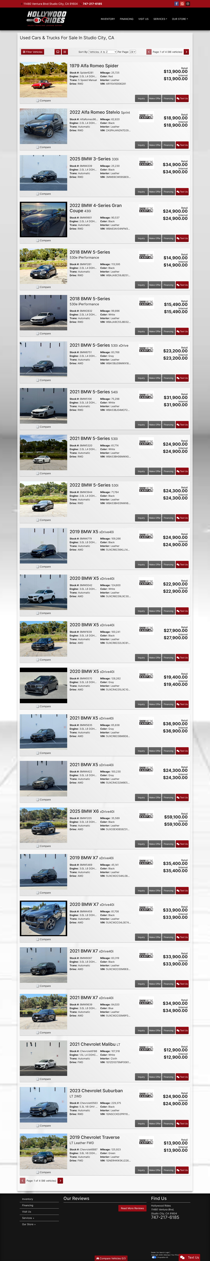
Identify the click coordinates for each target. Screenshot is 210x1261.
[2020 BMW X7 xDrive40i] (43, 918)
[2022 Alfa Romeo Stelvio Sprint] (43, 126)
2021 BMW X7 (91, 951)
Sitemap (167, 1255)
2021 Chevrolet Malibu (95, 1044)
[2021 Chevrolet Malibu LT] (43, 1057)
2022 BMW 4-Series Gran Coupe (96, 208)
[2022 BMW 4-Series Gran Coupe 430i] (43, 219)
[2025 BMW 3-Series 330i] (43, 172)
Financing (168, 98)
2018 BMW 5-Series (90, 254)
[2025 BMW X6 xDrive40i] (43, 824)
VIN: (102, 83)
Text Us (183, 98)
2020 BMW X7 (92, 904)
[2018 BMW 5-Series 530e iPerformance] (43, 265)
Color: (104, 76)
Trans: (73, 80)
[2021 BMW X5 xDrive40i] (43, 731)
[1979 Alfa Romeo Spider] (43, 79)
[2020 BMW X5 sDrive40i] (43, 685)
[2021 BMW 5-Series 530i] (43, 452)
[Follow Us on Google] (182, 4)
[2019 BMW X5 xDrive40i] (43, 545)
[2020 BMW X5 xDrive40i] (43, 591)
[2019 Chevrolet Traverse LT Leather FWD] (43, 1151)
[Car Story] (146, 171)
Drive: (73, 83)
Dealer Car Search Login (160, 1252)
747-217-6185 (92, 3)
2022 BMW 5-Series (94, 485)
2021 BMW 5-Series (99, 345)
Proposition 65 (163, 1257)
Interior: (105, 80)
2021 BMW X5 (92, 718)
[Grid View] (58, 52)
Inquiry (141, 98)
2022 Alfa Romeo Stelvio (100, 112)
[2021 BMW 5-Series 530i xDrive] (43, 359)
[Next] (186, 52)
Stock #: (74, 72)
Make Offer (155, 98)
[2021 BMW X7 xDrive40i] (43, 964)
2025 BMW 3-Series (94, 158)
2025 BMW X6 (92, 811)
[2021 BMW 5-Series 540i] (43, 405)
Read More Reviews (132, 1208)
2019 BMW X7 (92, 857)
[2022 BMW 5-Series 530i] (43, 498)
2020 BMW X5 (92, 578)
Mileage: (105, 72)
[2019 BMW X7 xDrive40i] (43, 871)
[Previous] (149, 52)
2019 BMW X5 (92, 531)
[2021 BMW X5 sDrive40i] (43, 778)
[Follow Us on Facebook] (176, 4)
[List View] (65, 52)
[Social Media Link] (188, 4)
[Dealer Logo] (46, 19)
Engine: (74, 76)
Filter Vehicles (33, 51)
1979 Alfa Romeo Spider (95, 65)
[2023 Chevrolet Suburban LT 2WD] (43, 1104)
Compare (45, 100)
